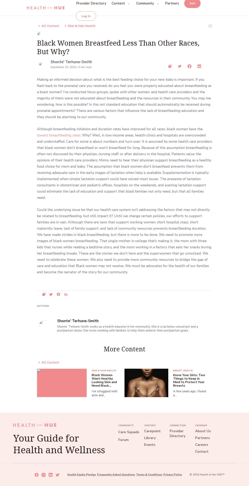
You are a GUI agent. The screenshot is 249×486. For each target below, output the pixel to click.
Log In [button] (86, 16)
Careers (201, 444)
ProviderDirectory (177, 433)
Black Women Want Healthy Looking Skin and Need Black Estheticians (104, 380)
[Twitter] (179, 66)
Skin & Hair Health (81, 26)
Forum (123, 439)
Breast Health (183, 370)
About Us (203, 431)
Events (149, 444)
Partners (202, 438)
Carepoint (152, 431)
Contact (202, 451)
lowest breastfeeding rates (59, 135)
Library (150, 438)
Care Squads (128, 432)
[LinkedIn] (199, 66)
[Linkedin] (51, 475)
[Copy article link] (170, 66)
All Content (50, 26)
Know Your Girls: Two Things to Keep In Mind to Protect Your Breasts (189, 380)
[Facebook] (189, 66)
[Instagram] (44, 475)
